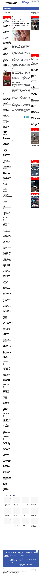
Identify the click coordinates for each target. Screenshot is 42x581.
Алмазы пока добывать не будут (34, 98)
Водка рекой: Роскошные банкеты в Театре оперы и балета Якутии (34, 69)
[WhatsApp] (26, 117)
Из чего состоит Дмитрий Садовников (6, 300)
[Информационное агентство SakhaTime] (7, 8)
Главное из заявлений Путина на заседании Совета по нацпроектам (7, 411)
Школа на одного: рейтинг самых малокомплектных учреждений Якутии (35, 104)
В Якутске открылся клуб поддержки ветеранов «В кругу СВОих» (6, 401)
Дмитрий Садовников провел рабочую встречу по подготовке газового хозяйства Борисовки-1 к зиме (6, 113)
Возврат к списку (16, 139)
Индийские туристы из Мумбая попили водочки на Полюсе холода (34, 92)
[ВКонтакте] (24, 117)
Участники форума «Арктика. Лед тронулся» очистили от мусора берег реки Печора (7, 64)
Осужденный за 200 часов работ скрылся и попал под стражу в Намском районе (7, 164)
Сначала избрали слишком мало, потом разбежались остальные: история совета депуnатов (7, 464)
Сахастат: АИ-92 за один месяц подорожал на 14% (7, 345)
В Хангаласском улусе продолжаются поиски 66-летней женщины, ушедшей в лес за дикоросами (7, 175)
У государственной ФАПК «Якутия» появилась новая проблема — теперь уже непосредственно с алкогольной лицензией (7, 356)
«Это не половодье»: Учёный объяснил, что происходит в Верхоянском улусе (34, 77)
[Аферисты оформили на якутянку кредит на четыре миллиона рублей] (21, 35)
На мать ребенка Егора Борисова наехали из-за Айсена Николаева (11, 2)
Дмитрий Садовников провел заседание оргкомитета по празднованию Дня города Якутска (7, 99)
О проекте (13, 552)
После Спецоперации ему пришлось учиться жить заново (6, 391)
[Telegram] (28, 117)
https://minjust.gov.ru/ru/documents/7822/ (10, 574)
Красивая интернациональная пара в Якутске (35, 118)
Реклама (28, 552)
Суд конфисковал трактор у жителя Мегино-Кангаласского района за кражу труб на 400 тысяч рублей (7, 263)
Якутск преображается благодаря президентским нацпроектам (6, 434)
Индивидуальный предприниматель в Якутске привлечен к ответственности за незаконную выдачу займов (7, 310)
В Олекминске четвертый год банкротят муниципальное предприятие (6, 368)
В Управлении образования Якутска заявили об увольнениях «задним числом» (7, 475)
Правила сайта (21, 552)
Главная (8, 552)
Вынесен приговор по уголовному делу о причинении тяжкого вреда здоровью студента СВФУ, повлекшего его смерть (7, 127)
